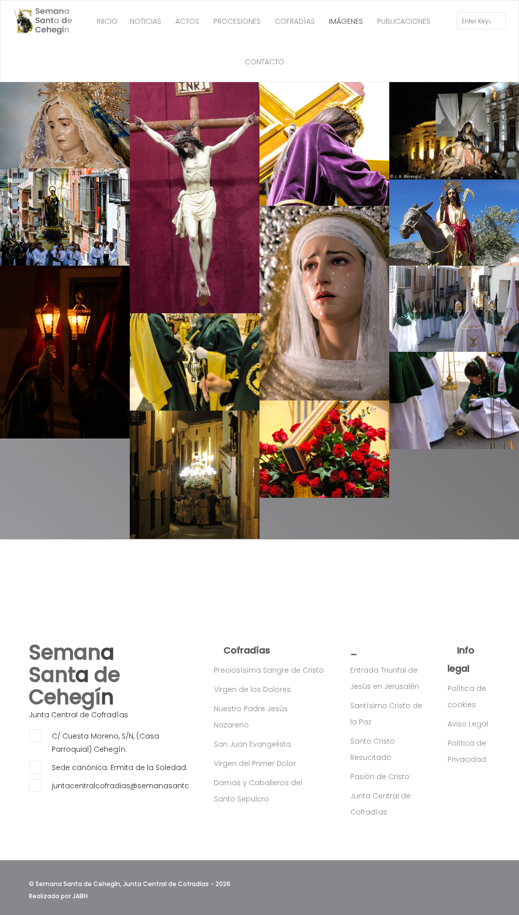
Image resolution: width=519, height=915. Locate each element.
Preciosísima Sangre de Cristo (269, 670)
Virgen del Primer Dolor (255, 763)
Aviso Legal (468, 724)
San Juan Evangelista (252, 744)
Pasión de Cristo (380, 777)
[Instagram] (484, 881)
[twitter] (470, 881)
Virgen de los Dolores (252, 689)
